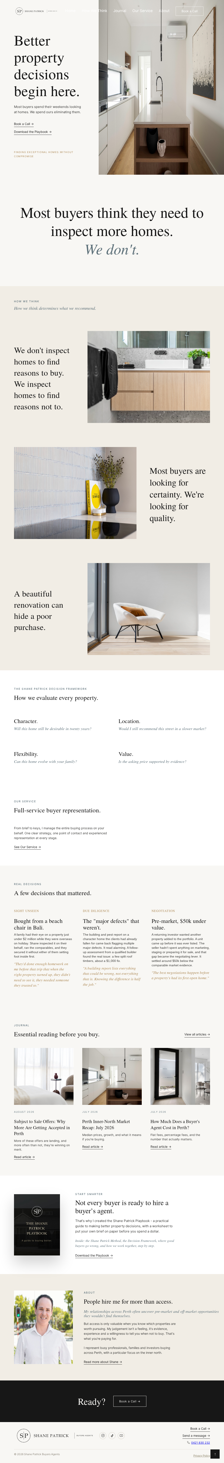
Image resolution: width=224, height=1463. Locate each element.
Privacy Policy (201, 1455)
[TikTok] (112, 1435)
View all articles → (197, 1034)
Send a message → (196, 1435)
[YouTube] (121, 1435)
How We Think (94, 11)
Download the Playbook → (33, 132)
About (164, 11)
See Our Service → (27, 847)
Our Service (142, 11)
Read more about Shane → (103, 1362)
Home (70, 11)
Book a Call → (24, 124)
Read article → (24, 1157)
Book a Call (190, 11)
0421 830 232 (200, 1442)
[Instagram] (102, 1435)
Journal (119, 11)
